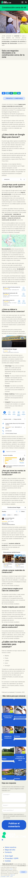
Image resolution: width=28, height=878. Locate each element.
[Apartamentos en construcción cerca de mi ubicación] (8, 712)
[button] (26, 2)
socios (11, 869)
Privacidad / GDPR (11, 858)
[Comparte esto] (3, 93)
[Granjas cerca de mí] (8, 775)
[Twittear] (7, 93)
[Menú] (22, 2)
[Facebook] (2, 840)
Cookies (8, 861)
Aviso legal (9, 856)
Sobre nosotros (10, 847)
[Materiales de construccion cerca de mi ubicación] (8, 733)
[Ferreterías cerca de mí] (20, 775)
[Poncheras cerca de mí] (20, 733)
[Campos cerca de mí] (8, 755)
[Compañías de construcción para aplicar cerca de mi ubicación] (20, 753)
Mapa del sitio (10, 850)
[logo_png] (6, 2)
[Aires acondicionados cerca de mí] (20, 713)
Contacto (8, 852)
